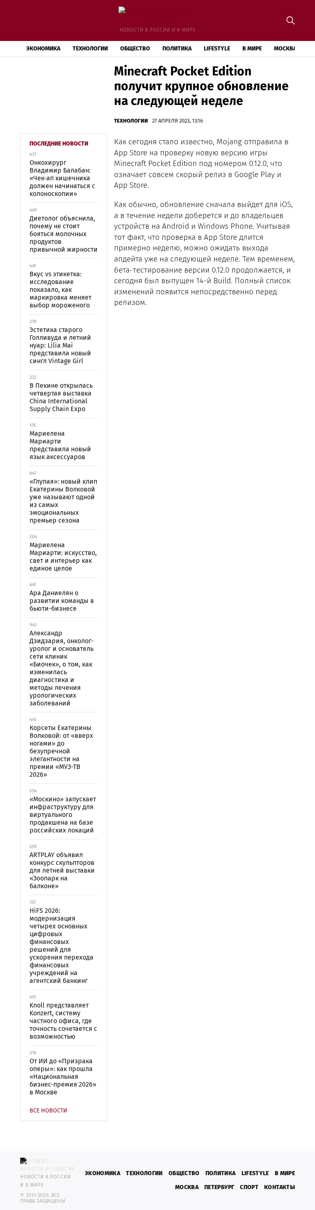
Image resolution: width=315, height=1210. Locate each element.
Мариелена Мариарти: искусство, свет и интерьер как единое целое (63, 556)
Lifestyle (217, 48)
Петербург (219, 1187)
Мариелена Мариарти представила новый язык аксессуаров (60, 445)
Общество (135, 48)
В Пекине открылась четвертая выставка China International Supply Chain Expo (61, 397)
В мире (252, 48)
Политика (177, 48)
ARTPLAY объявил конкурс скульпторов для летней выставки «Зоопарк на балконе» (62, 870)
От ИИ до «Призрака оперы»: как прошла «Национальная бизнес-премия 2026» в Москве (63, 1076)
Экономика (43, 48)
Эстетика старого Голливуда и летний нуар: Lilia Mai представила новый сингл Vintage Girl (60, 345)
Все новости (48, 1110)
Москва (285, 48)
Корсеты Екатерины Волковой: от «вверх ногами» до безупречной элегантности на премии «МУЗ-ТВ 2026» (61, 751)
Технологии (90, 48)
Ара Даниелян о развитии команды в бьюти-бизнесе (62, 600)
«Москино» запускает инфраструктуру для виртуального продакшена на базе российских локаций (63, 814)
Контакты (279, 1187)
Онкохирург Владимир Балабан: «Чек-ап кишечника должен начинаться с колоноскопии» (62, 178)
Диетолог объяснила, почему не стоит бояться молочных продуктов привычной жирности (64, 233)
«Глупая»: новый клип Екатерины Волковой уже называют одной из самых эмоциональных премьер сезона (63, 501)
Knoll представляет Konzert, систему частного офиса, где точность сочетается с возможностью (63, 1020)
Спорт (249, 1187)
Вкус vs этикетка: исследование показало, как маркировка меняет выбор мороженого (60, 289)
